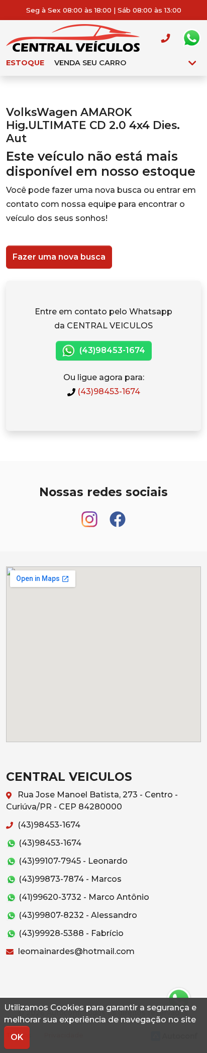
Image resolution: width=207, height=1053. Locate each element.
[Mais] (192, 63)
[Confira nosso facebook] (118, 514)
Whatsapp (191, 38)
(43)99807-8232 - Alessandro (77, 915)
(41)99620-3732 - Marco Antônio (83, 897)
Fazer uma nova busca (59, 257)
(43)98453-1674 (111, 350)
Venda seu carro (90, 62)
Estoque (25, 62)
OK (17, 1037)
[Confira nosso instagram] (90, 514)
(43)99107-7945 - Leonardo (72, 861)
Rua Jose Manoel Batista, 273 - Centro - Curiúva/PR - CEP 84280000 (92, 800)
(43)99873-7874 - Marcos (69, 879)
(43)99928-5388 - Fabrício (70, 933)
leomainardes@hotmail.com (75, 951)
